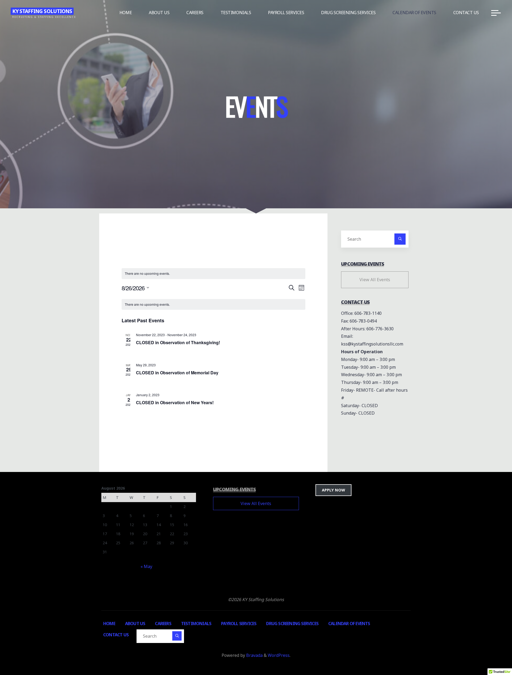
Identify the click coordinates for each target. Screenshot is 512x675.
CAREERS (163, 623)
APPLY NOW (333, 490)
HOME (109, 623)
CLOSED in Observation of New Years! (175, 402)
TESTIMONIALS (196, 623)
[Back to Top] (491, 654)
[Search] (400, 239)
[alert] (213, 304)
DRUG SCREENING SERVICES (292, 623)
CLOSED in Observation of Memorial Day (177, 372)
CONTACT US (116, 635)
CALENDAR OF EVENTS (349, 623)
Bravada (254, 655)
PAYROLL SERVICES (238, 623)
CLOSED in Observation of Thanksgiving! (178, 342)
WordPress (279, 655)
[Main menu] (496, 12)
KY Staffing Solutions (42, 11)
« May (146, 566)
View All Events (374, 280)
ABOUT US (135, 623)
